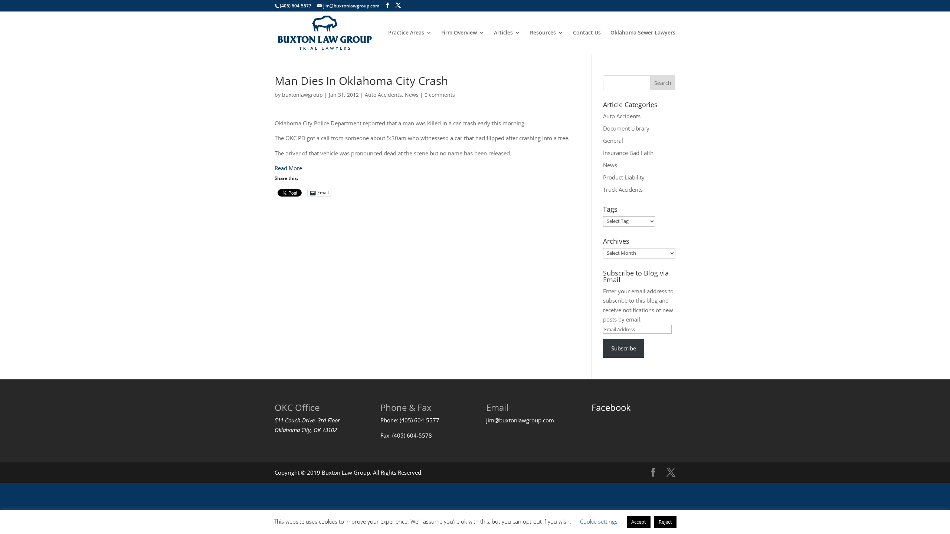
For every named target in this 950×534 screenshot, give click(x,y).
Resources (543, 33)
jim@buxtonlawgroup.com (520, 420)
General (613, 140)
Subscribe (623, 348)
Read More (288, 168)
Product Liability (624, 177)
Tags (610, 209)
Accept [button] (638, 521)
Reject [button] (665, 521)
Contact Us (587, 33)
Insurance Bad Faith (628, 152)
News (412, 94)
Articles (503, 33)
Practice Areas (406, 33)
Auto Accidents (383, 94)
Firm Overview (459, 33)
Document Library (626, 128)
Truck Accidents (623, 189)
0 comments (440, 94)
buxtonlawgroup (302, 94)
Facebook (611, 407)
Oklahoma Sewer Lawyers (642, 33)
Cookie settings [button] (599, 521)
